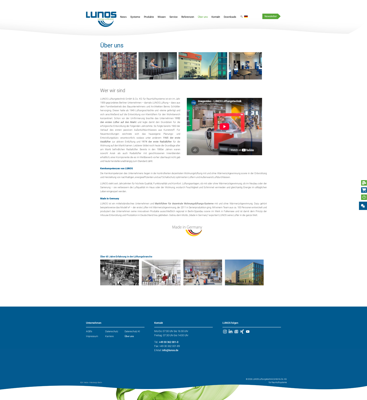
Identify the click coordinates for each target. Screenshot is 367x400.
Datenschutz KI (132, 331)
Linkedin (230, 331)
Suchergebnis (242, 16)
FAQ (364, 197)
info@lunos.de (170, 350)
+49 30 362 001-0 (168, 342)
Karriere (109, 336)
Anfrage (364, 183)
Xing (242, 331)
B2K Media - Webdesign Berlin (91, 383)
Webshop (364, 190)
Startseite (101, 19)
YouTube (247, 331)
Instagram (224, 331)
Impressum (92, 336)
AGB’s (89, 331)
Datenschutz (111, 331)
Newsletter (270, 16)
